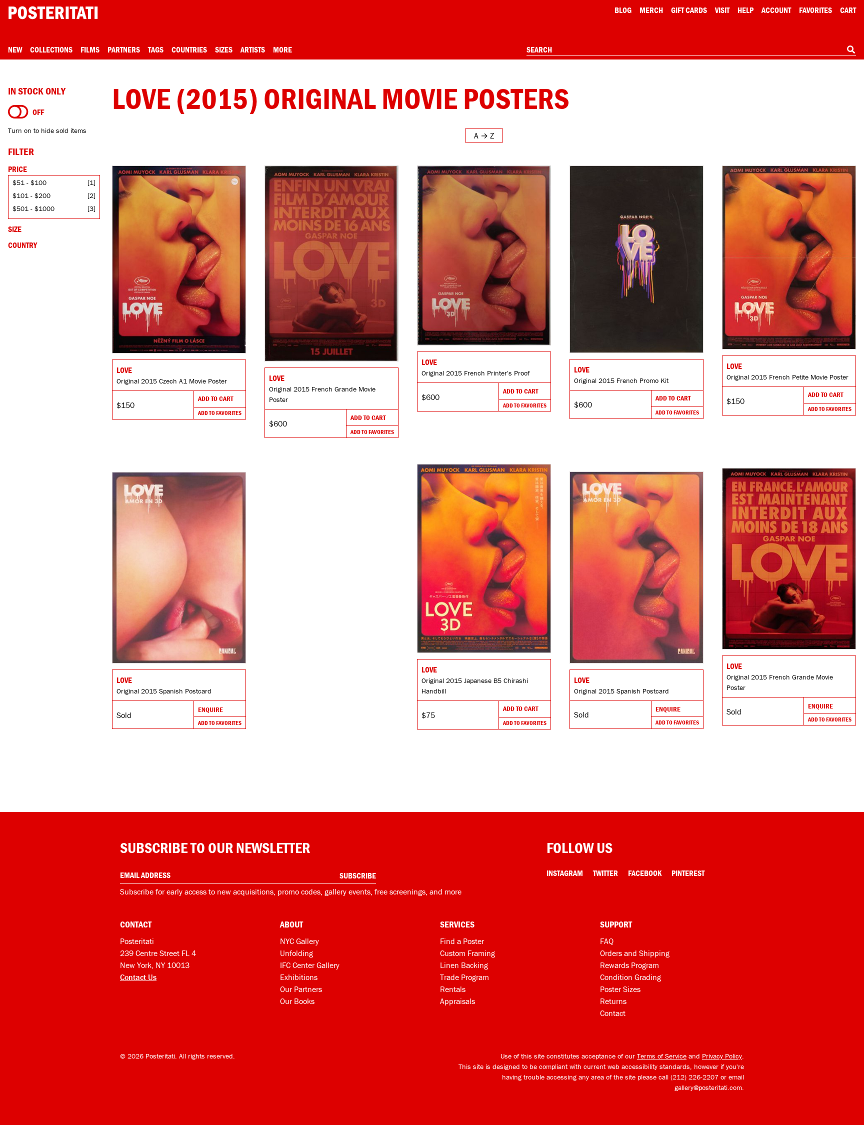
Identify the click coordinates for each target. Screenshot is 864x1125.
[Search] (851, 50)
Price (17, 169)
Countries (189, 49)
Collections (51, 49)
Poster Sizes (620, 989)
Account (776, 10)
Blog (623, 10)
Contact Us (138, 977)
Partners (124, 49)
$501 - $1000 (33, 208)
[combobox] (691, 50)
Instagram (564, 873)
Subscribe (358, 875)
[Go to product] (179, 260)
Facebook (645, 873)
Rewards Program (629, 965)
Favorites (815, 10)
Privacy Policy (722, 1056)
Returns (613, 1001)
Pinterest (688, 873)
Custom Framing (467, 953)
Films (90, 49)
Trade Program (464, 977)
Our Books (297, 1001)
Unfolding (296, 953)
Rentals (453, 989)
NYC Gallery (299, 941)
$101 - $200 (31, 195)
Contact (613, 1013)
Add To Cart (215, 398)
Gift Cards (689, 10)
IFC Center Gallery (310, 965)
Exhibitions (299, 977)
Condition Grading (630, 977)
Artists (252, 49)
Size (15, 229)
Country (22, 245)
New (15, 49)
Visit (722, 10)
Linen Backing (464, 965)
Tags (156, 49)
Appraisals (457, 1001)
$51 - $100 (29, 182)
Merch (651, 10)
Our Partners (301, 989)
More (282, 49)
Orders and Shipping (635, 953)
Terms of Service (661, 1056)
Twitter (605, 873)
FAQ (607, 941)
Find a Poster (462, 941)
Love (124, 370)
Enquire (820, 706)
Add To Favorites (220, 412)
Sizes (223, 49)
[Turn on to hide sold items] (18, 112)
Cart (848, 10)
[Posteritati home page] (53, 13)
